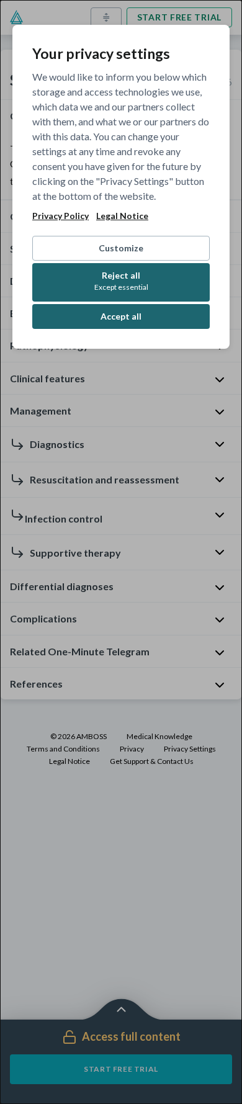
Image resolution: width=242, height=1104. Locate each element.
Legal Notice (122, 216)
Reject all (121, 281)
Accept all (121, 316)
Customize (121, 248)
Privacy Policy (60, 216)
